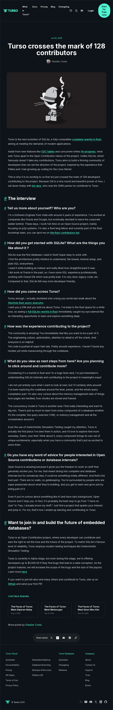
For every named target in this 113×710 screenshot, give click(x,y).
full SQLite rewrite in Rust (43, 311)
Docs (34, 7)
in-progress (88, 151)
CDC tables (48, 151)
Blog (53, 7)
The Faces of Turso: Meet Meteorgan (55, 608)
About (88, 660)
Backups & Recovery (41, 670)
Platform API (37, 675)
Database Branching (41, 665)
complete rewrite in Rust (86, 139)
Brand (88, 685)
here (24, 571)
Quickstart (10, 660)
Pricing (44, 7)
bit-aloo (36, 185)
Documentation (12, 665)
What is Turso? (25, 11)
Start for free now (104, 10)
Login (91, 10)
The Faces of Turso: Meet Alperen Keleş (22, 608)
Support (89, 670)
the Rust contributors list (64, 232)
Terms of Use (12, 680)
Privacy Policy (12, 685)
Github (12, 583)
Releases (63, 670)
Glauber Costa (59, 61)
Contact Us (90, 665)
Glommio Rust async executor (25, 302)
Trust (87, 675)
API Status (10, 675)
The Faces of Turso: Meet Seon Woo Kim (88, 608)
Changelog (63, 7)
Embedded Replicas (41, 660)
